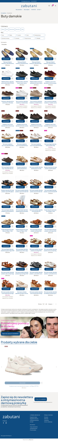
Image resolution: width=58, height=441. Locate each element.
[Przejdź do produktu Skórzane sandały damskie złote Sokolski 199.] (36, 202)
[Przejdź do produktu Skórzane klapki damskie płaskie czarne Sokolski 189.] (50, 182)
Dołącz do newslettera (41, 399)
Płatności (46, 418)
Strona (40, 304)
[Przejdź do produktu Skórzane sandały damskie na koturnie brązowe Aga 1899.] (36, 284)
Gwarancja (46, 420)
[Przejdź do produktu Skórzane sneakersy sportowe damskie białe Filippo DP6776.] (7, 136)
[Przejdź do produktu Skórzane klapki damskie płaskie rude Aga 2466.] (36, 221)
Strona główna (3, 13)
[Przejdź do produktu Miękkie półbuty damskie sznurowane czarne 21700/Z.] (22, 74)
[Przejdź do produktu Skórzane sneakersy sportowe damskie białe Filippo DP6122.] (36, 136)
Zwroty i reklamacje (48, 421)
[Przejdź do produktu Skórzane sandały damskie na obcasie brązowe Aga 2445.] (7, 284)
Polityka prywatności (34, 420)
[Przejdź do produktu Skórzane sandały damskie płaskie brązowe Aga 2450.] (22, 264)
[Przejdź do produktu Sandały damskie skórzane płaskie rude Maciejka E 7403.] (50, 159)
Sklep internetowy (28, 439)
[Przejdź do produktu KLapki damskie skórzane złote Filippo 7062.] (50, 202)
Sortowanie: (4, 42)
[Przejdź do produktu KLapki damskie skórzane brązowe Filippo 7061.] (22, 221)
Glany (22, 29)
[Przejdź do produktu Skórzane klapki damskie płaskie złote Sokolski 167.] (7, 202)
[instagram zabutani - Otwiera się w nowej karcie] (6, 423)
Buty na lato (18, 29)
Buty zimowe (12, 29)
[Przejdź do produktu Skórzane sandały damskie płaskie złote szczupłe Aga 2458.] (50, 241)
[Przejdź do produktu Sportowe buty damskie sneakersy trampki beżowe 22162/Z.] (36, 93)
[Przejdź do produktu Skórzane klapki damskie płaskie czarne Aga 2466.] (50, 221)
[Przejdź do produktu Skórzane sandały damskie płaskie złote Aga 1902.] (36, 241)
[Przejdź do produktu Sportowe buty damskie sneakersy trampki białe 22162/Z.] (22, 93)
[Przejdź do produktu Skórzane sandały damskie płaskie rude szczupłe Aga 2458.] (7, 264)
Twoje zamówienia (34, 426)
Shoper (9, 435)
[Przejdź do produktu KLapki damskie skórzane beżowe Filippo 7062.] (7, 221)
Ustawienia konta (33, 428)
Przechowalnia (33, 430)
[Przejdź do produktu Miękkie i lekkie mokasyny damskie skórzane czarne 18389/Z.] (36, 74)
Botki (7, 29)
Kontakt (31, 421)
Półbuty (3, 29)
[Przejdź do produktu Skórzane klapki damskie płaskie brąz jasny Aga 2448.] (7, 241)
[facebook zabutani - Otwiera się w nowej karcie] (3, 423)
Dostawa (46, 417)
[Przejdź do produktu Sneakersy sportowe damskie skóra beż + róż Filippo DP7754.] (24, 365)
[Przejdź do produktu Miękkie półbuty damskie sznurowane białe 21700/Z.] (7, 74)
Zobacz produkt (6, 58)
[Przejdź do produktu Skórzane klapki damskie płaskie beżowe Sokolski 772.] (22, 202)
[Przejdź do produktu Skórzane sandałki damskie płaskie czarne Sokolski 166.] (22, 182)
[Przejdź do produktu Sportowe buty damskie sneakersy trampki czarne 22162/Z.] (50, 93)
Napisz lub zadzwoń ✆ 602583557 (10, 333)
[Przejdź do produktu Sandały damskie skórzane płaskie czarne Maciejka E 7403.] (7, 182)
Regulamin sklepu (33, 417)
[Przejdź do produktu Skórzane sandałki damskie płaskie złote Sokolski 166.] (36, 182)
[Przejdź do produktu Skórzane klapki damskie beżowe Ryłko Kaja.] (50, 136)
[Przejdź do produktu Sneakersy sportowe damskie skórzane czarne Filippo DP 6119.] (22, 116)
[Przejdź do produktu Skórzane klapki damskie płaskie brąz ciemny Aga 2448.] (22, 241)
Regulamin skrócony (34, 418)
